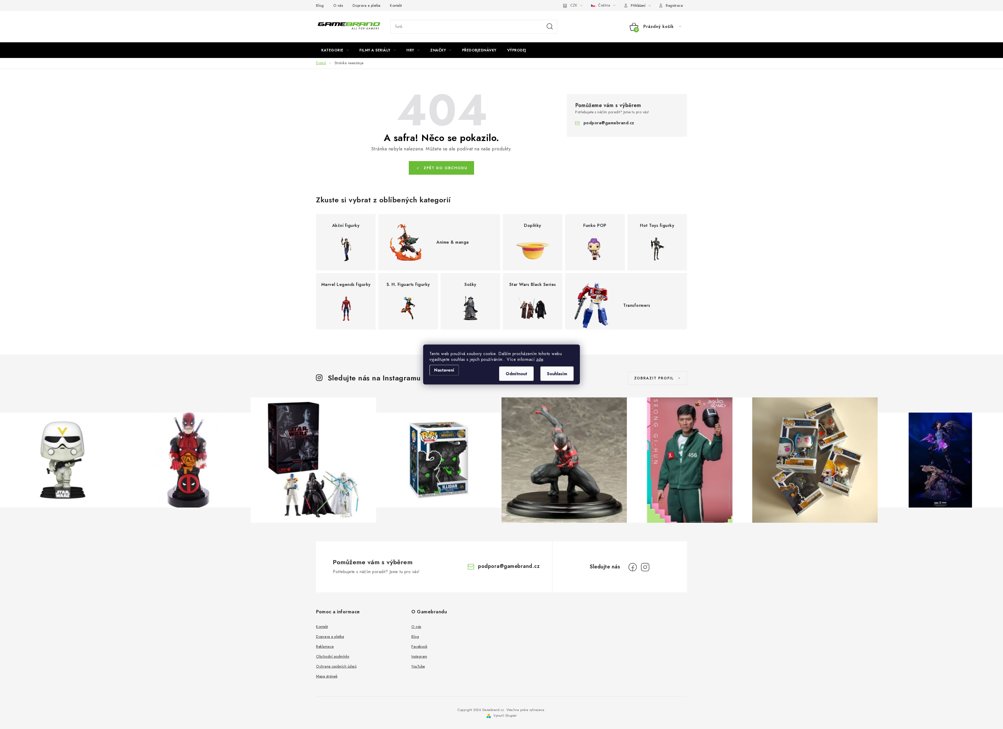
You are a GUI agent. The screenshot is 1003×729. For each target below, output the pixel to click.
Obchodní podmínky (332, 656)
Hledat (550, 26)
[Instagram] (645, 567)
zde (539, 359)
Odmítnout (516, 374)
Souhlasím (557, 374)
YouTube (418, 666)
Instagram (419, 656)
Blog (320, 5)
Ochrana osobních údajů (336, 666)
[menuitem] (335, 50)
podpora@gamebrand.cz (609, 123)
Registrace (674, 5)
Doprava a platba (367, 5)
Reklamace (325, 646)
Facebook (419, 646)
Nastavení (444, 370)
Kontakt (396, 5)
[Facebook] (632, 567)
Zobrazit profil (654, 378)
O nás (338, 5)
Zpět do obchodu (446, 168)
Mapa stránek (326, 676)
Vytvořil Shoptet (504, 715)
